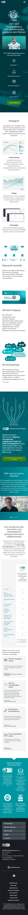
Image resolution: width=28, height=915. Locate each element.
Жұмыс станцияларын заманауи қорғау (8, 594)
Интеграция (13, 97)
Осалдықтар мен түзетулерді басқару (8, 623)
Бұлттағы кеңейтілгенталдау (7, 610)
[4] (17, 517)
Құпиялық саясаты (13, 900)
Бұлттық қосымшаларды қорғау (8, 629)
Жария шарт (13, 895)
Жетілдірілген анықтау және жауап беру (7, 617)
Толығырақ (5, 382)
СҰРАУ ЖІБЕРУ (14, 103)
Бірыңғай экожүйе (13, 76)
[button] (14, 42)
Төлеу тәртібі (13, 897)
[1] (11, 517)
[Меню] (24, 2)
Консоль (6, 589)
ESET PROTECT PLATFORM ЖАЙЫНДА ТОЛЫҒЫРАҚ (14, 458)
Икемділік (13, 65)
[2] (13, 517)
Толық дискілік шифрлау (8, 604)
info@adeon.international (8, 859)
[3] (15, 517)
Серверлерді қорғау (9, 599)
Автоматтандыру (13, 85)
